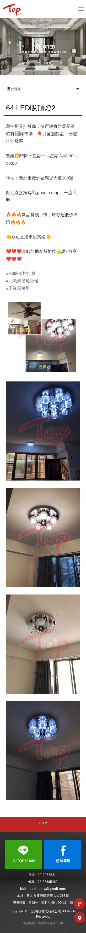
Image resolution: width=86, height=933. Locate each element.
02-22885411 (48, 875)
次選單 (15, 89)
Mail (23, 889)
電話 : (32, 875)
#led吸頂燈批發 (21, 273)
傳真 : (32, 882)
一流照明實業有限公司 (13, 10)
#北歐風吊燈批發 (22, 281)
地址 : (21, 895)
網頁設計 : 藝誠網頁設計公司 (43, 923)
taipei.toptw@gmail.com (46, 889)
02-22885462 (48, 882)
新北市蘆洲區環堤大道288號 (48, 895)
